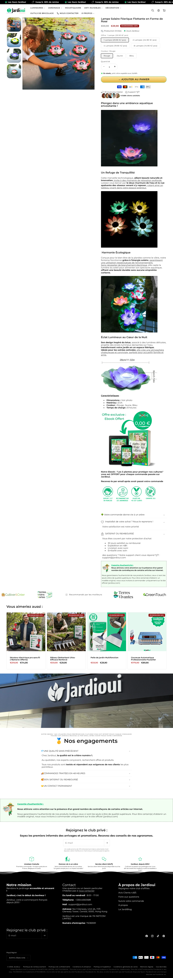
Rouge (107, 56)
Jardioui (17, 967)
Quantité (105, 61)
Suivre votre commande (131, 901)
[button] (38, 7)
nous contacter (87, 890)
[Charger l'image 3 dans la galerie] (14, 56)
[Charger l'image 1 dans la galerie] (14, 25)
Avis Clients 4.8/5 (127, 892)
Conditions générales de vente (126, 967)
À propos (123, 905)
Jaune (120, 56)
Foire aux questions (128, 896)
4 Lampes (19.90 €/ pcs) (115, 46)
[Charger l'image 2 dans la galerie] (14, 40)
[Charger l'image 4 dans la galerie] (14, 71)
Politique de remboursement (34, 967)
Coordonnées (161, 967)
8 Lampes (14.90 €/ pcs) (145, 46)
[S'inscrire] (107, 842)
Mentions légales (146, 967)
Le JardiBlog (125, 909)
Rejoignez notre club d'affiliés (134, 888)
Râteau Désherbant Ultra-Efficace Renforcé (62, 659)
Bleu (131, 56)
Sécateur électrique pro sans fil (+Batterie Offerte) (25, 659)
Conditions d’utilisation (82, 967)
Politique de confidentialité (59, 967)
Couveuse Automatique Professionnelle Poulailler (143, 659)
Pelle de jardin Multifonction (104, 658)
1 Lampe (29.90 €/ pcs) (115, 40)
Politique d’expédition (102, 967)
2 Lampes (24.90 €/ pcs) (145, 40)
